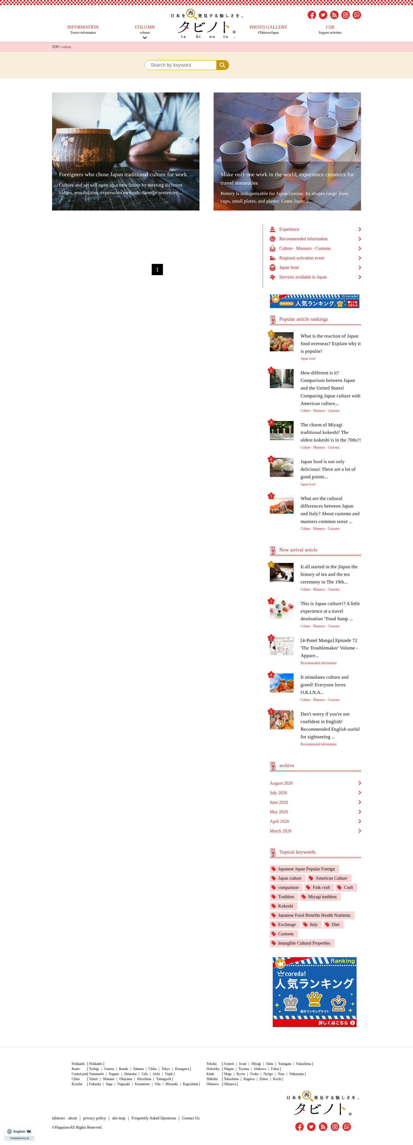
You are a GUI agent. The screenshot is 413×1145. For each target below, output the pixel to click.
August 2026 (281, 783)
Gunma (109, 1069)
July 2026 (278, 792)
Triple (169, 1074)
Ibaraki (123, 1069)
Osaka (254, 1074)
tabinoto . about (64, 1118)
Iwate (242, 1064)
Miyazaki (171, 1084)
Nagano (114, 1074)
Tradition (286, 896)
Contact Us (190, 1118)
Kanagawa (182, 1069)
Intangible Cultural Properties (304, 943)
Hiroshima (144, 1079)
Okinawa (230, 1084)
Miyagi (256, 1064)
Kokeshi (285, 906)
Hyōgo (268, 1074)
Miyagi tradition (322, 896)
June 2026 (279, 802)
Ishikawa (260, 1069)
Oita (157, 1084)
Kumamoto (142, 1084)
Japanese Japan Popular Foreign (306, 868)
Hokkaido (95, 1064)
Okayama (125, 1079)
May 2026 (279, 811)
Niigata (228, 1069)
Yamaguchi (163, 1079)
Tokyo (166, 1069)
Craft (348, 887)
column (145, 30)
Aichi (156, 1074)
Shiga (228, 1074)
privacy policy (94, 1118)
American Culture (331, 878)
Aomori (229, 1064)
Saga (109, 1084)
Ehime (264, 1079)
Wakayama (296, 1074)
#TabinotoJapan (268, 30)
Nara (281, 1074)
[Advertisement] (157, 237)
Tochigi (94, 1069)
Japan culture (289, 878)
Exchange (287, 924)
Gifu (145, 1074)
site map (118, 1118)
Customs (286, 933)
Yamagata (284, 1064)
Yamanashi (96, 1074)
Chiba (152, 1069)
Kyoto (241, 1074)
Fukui (275, 1069)
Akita (269, 1064)
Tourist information (83, 30)
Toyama (244, 1069)
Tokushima (231, 1079)
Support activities (330, 30)
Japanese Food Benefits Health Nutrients (314, 915)
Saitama (138, 1069)
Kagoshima (190, 1084)
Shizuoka (130, 1074)
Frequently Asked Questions (153, 1118)
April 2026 (279, 821)
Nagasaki (123, 1084)
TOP (55, 47)
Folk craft (321, 887)
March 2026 (280, 831)
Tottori (93, 1079)
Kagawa (249, 1079)
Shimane (108, 1079)
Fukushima (303, 1064)
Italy (314, 924)
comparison (288, 887)
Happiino (62, 1127)
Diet (335, 924)
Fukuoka (95, 1084)
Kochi (277, 1079)
